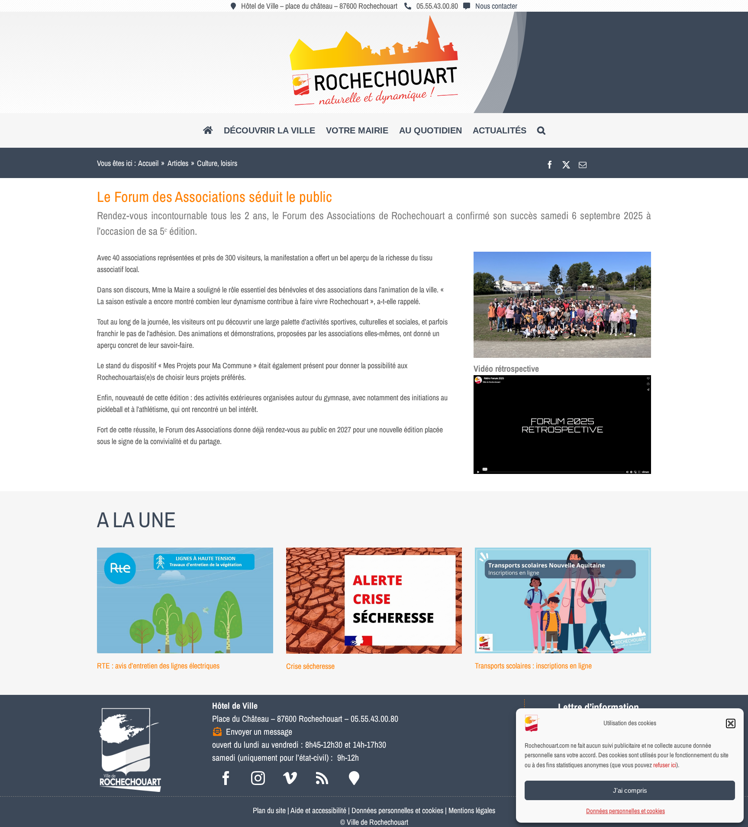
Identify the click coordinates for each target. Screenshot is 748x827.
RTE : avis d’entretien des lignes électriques (158, 665)
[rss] (322, 778)
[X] (566, 163)
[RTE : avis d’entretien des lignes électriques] (185, 600)
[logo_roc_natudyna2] (374, 18)
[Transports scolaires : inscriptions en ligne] (563, 600)
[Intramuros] (354, 778)
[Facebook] (550, 163)
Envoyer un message (259, 731)
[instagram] (258, 778)
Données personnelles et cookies (625, 810)
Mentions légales (471, 810)
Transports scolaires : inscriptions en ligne (533, 665)
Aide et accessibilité (318, 810)
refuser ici (664, 764)
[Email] (582, 163)
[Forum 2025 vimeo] (562, 378)
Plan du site (269, 810)
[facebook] (226, 778)
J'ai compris (630, 790)
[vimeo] (290, 778)
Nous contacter (496, 5)
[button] (730, 723)
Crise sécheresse (310, 666)
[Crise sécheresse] (374, 600)
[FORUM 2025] (562, 255)
